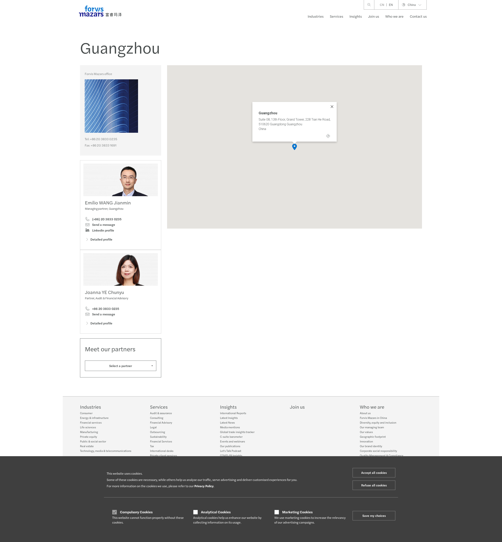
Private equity (88, 437)
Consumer (86, 413)
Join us (373, 16)
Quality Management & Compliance (381, 455)
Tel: (101, 139)
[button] (294, 147)
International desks (161, 451)
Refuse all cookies (374, 485)
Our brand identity (371, 446)
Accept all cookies (374, 472)
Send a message (103, 224)
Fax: (100, 145)
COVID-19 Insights (231, 455)
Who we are (394, 16)
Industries (316, 16)
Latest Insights (229, 418)
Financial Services (161, 441)
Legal (153, 427)
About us (365, 413)
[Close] (332, 106)
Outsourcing (157, 432)
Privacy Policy (204, 486)
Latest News (227, 422)
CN (382, 4)
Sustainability (158, 437)
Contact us (418, 16)
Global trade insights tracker (237, 432)
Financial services (91, 422)
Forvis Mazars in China (373, 418)
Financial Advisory (161, 422)
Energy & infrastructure (94, 418)
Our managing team (372, 427)
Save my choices (374, 515)
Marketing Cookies (297, 512)
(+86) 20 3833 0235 (106, 219)
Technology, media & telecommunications (105, 451)
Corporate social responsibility (378, 451)
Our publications (230, 446)
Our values (366, 432)
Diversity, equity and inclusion (378, 422)
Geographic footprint (373, 437)
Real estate (87, 446)
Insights (355, 16)
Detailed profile (101, 239)
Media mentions (230, 427)
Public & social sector (93, 441)
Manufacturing (89, 432)
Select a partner (120, 365)
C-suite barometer (231, 437)
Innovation (366, 441)
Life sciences (88, 427)
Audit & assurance (161, 413)
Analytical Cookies (216, 512)
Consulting (156, 418)
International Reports (233, 413)
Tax (152, 446)
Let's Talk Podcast (230, 451)
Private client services (163, 455)
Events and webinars (232, 441)
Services (336, 16)
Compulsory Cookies (136, 512)
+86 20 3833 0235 (105, 309)
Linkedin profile (102, 230)
